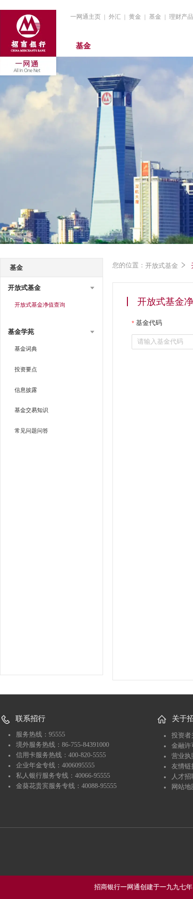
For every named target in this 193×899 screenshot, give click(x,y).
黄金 (135, 16)
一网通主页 (85, 16)
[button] (51, 288)
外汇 (115, 16)
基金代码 (149, 322)
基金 (155, 16)
